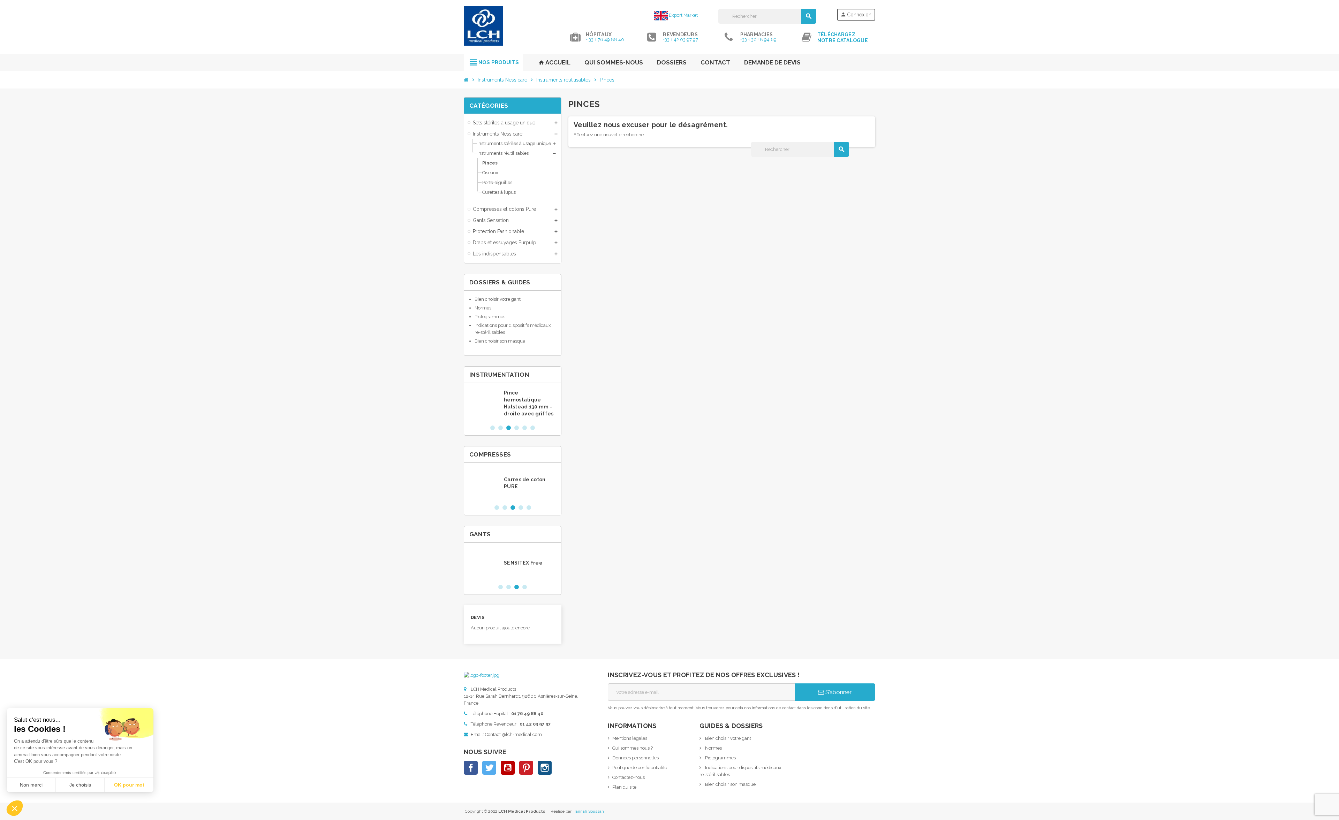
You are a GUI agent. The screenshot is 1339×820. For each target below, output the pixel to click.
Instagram (545, 768)
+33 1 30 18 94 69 (758, 39)
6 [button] (532, 428)
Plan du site (624, 787)
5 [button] (524, 428)
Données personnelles (635, 757)
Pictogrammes (490, 316)
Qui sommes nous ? (632, 748)
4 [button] (516, 428)
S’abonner (838, 692)
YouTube (508, 768)
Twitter (489, 768)
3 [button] (508, 428)
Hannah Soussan (588, 811)
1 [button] (492, 428)
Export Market (683, 15)
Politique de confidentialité (639, 767)
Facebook (471, 768)
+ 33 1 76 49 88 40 (605, 39)
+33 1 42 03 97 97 (680, 39)
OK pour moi (129, 785)
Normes (483, 308)
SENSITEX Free (523, 563)
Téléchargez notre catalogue (842, 37)
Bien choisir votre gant (498, 299)
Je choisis (80, 785)
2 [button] (500, 428)
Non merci (31, 785)
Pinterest (526, 768)
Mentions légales (629, 738)
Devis (477, 617)
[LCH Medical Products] (483, 25)
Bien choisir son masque (500, 341)
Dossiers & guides (499, 282)
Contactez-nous (628, 777)
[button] (14, 808)
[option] (512, 403)
